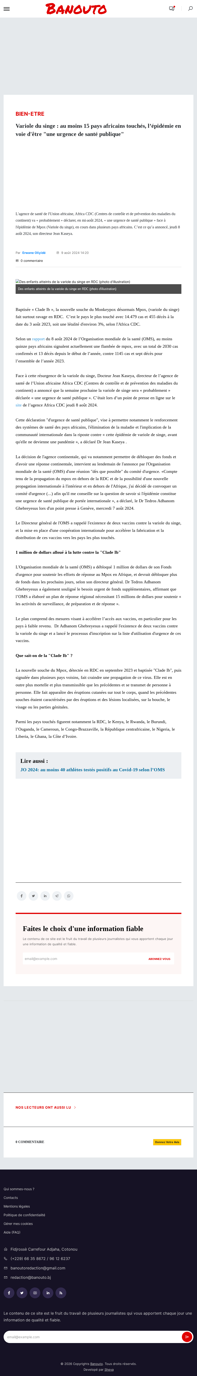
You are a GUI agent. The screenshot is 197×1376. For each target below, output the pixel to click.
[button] (171, 9)
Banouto (96, 1364)
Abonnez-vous (159, 959)
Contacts (11, 1198)
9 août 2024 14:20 (74, 253)
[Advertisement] (98, 56)
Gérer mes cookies (18, 1224)
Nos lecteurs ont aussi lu (44, 1107)
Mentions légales (17, 1206)
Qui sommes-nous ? (19, 1189)
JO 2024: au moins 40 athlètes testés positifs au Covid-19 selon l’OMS (92, 769)
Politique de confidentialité (24, 1215)
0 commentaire (31, 261)
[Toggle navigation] (7, 9)
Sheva (109, 1369)
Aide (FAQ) (12, 1232)
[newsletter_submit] (187, 1337)
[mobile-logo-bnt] (87, 9)
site (19, 405)
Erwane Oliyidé (34, 253)
